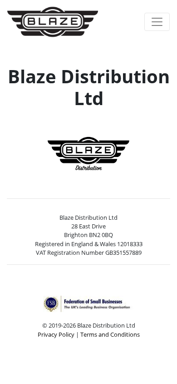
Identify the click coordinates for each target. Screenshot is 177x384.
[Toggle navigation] (157, 22)
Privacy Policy (56, 334)
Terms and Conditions (110, 334)
